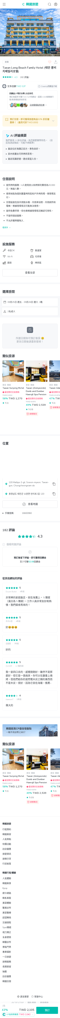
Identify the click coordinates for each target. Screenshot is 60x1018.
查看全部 (30, 272)
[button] (30, 121)
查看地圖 (33, 504)
